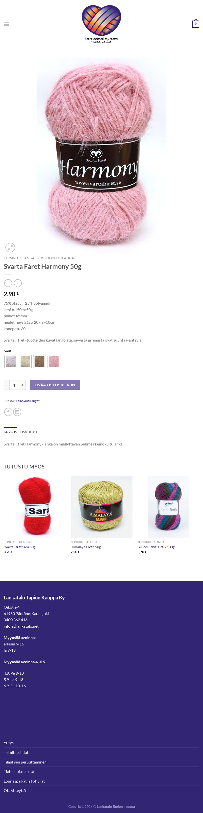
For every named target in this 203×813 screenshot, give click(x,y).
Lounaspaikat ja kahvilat (24, 781)
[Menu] (7, 24)
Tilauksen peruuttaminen (25, 762)
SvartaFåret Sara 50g (19, 547)
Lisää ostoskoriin (55, 385)
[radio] (11, 361)
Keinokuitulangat (58, 258)
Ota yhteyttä (15, 790)
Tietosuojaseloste (19, 771)
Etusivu (11, 258)
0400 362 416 (15, 619)
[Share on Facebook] (8, 412)
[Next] (199, 519)
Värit (7, 351)
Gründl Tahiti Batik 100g (156, 547)
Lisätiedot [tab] (29, 432)
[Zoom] (10, 247)
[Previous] (4, 519)
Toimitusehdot (16, 752)
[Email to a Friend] (17, 412)
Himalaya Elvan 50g (86, 547)
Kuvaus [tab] (10, 432)
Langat (29, 258)
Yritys (9, 742)
